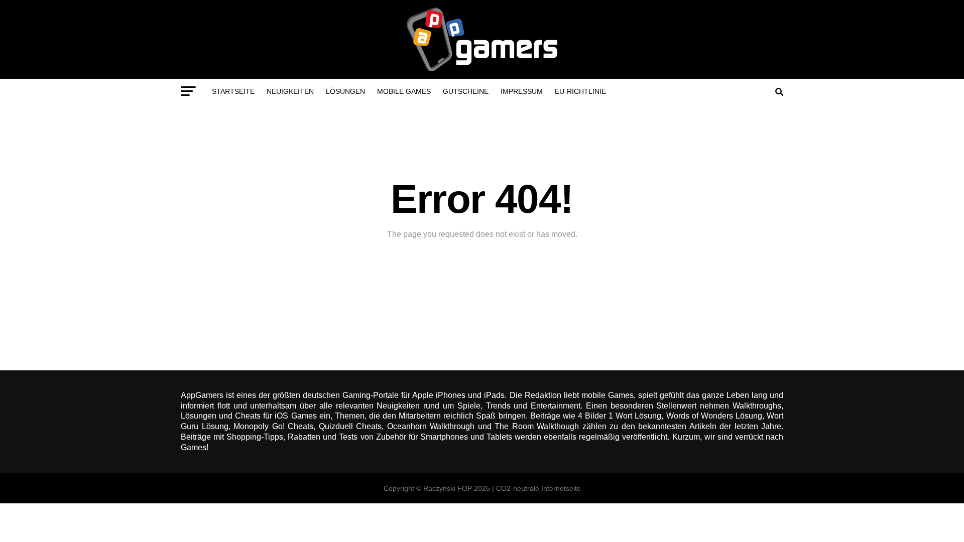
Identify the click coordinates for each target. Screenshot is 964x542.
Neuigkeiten (290, 91)
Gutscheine (466, 91)
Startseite (233, 91)
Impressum (522, 91)
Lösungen (345, 91)
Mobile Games (404, 91)
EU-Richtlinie (580, 91)
